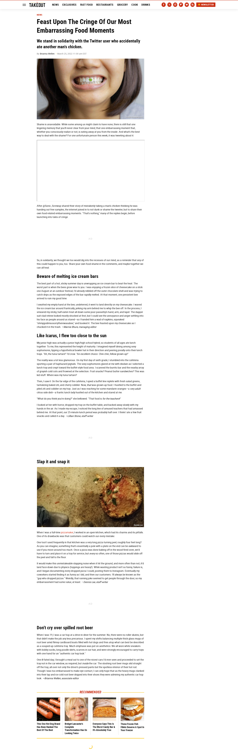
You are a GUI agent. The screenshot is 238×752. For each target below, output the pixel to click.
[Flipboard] (181, 4)
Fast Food (86, 4)
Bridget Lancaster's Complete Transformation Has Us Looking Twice (76, 728)
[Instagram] (175, 4)
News (55, 4)
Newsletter (207, 4)
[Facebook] (164, 4)
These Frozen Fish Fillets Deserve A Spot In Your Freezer (132, 727)
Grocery (122, 4)
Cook (134, 4)
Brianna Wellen (47, 53)
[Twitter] (169, 4)
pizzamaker (67, 532)
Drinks (145, 4)
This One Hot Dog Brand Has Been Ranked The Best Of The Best (48, 726)
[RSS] (192, 4)
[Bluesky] (187, 4)
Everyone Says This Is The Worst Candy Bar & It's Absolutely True (104, 726)
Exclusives (69, 4)
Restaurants (104, 4)
